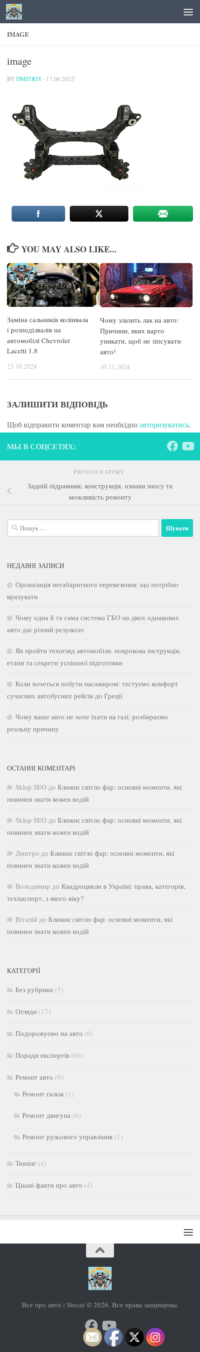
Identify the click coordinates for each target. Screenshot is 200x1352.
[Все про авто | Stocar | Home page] (16, 12)
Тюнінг (25, 1163)
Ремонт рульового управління (67, 1136)
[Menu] (188, 11)
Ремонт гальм (43, 1093)
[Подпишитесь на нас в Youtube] (187, 446)
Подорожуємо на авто (49, 1033)
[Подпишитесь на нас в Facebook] (172, 446)
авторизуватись (164, 424)
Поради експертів (42, 1055)
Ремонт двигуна (46, 1115)
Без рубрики (34, 989)
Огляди (26, 1011)
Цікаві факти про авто (48, 1185)
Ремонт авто (34, 1077)
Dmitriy (29, 78)
